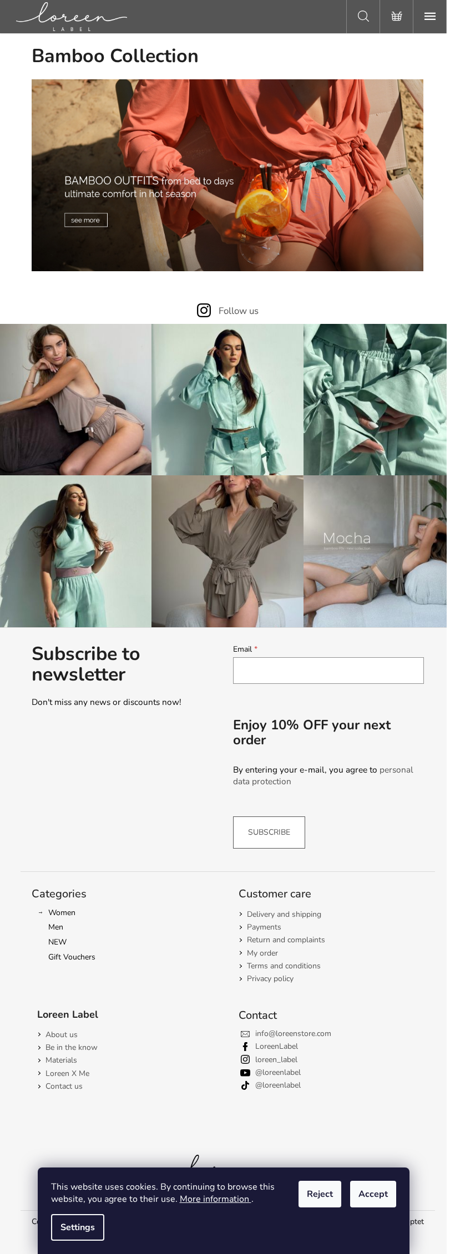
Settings (77, 1227)
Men (55, 927)
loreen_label (276, 1059)
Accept (373, 1194)
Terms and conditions (284, 966)
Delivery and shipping (284, 914)
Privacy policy (270, 978)
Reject (320, 1194)
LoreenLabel (276, 1046)
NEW (57, 942)
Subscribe (269, 832)
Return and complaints (286, 940)
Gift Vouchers (71, 957)
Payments (264, 927)
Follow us (239, 310)
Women (61, 912)
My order (262, 953)
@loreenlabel (278, 1072)
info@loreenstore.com (293, 1033)
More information (215, 1199)
